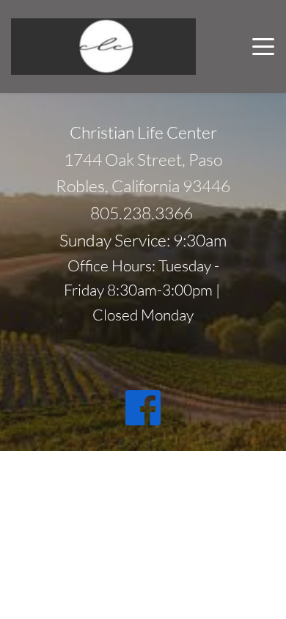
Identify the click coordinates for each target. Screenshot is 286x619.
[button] (263, 46)
